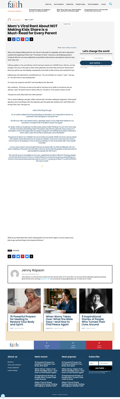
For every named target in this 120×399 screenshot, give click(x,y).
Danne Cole (49, 328)
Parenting (67, 24)
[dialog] (3, 396)
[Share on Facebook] (14, 39)
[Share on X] (9, 39)
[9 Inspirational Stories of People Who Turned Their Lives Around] (95, 301)
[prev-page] (30, 13)
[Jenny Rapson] (10, 20)
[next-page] (33, 13)
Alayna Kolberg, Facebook (69, 47)
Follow (73, 341)
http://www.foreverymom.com (30, 274)
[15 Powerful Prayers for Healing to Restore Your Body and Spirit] (24, 301)
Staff (11, 328)
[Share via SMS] (27, 39)
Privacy (85, 67)
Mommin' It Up (45, 279)
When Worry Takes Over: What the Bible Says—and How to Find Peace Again (69, 10)
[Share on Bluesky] (18, 39)
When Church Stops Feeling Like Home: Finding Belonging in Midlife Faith (46, 384)
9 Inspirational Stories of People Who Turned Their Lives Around (96, 10)
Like (47, 341)
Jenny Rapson (16, 20)
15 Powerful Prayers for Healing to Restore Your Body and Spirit (39, 10)
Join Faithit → (96, 63)
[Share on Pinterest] (22, 39)
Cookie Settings (12, 370)
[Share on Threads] (31, 39)
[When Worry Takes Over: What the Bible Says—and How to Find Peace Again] (60, 301)
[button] (110, 4)
